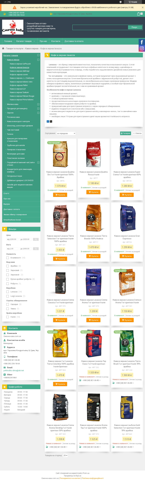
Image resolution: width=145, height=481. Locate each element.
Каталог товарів (24, 41)
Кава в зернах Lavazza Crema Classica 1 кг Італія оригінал (60, 301)
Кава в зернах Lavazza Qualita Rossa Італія (94, 173)
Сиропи (10, 113)
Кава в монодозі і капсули (18, 121)
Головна (8, 41)
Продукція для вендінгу (17, 108)
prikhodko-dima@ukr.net (14, 370)
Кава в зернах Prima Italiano (21, 100)
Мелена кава (12, 104)
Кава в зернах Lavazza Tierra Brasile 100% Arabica (93, 237)
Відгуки (7, 204)
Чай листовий (13, 130)
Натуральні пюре (14, 176)
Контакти (55, 41)
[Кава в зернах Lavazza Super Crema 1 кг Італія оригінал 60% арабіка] (127, 154)
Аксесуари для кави (15, 154)
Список (138, 133)
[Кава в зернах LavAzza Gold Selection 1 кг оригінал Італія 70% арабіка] (127, 407)
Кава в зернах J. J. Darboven (22, 78)
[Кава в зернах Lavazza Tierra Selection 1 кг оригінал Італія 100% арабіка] (60, 218)
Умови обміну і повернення (15, 214)
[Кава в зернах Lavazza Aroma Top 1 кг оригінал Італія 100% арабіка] (93, 407)
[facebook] (48, 122)
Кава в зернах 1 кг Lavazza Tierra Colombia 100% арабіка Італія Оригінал (60, 364)
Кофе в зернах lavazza (19, 67)
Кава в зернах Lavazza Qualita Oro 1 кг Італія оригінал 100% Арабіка (60, 174)
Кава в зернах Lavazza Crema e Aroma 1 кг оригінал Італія (127, 301)
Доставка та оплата (74, 41)
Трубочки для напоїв (16, 145)
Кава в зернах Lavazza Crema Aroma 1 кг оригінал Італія (93, 301)
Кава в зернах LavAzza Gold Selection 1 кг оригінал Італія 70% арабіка (127, 428)
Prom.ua (86, 473)
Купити (61, 195)
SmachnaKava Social (12, 220)
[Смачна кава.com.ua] (12, 27)
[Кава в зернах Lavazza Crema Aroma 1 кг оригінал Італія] (93, 282)
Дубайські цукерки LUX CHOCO (20, 180)
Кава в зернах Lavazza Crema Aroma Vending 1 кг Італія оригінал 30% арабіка (60, 428)
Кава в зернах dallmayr (19, 71)
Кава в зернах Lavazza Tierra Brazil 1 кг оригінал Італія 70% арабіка (127, 364)
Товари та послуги (14, 48)
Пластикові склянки (16, 158)
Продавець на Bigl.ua (72, 476)
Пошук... (135, 27)
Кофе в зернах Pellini (19, 85)
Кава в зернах (32, 48)
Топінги (10, 134)
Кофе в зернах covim (19, 74)
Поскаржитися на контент (70, 478)
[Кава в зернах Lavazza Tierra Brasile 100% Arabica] (93, 218)
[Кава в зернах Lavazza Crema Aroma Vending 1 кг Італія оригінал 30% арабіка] (60, 407)
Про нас (43, 41)
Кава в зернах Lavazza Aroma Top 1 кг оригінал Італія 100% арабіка (93, 428)
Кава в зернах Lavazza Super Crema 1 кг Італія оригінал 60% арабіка (127, 174)
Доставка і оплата (12, 209)
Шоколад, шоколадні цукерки (20, 126)
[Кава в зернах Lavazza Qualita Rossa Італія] (93, 154)
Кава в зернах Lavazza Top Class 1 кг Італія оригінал (93, 362)
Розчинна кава (13, 117)
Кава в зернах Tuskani (19, 92)
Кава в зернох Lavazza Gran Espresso (127, 237)
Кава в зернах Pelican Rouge (22, 96)
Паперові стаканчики (16, 149)
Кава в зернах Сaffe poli (20, 64)
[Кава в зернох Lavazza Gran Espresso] (127, 218)
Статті (6, 193)
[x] (51, 122)
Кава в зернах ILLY (18, 89)
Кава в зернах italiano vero (21, 82)
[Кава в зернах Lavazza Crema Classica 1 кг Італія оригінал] (60, 282)
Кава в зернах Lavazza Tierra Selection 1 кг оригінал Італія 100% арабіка (60, 238)
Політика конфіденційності (93, 478)
